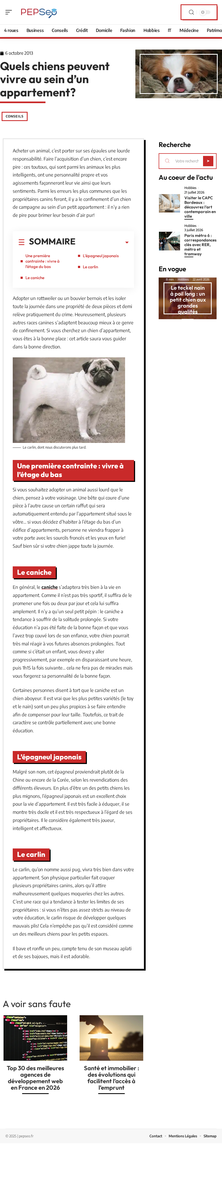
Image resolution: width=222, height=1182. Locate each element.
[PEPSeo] (39, 12)
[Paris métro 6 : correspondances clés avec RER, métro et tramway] (169, 240)
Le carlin (90, 266)
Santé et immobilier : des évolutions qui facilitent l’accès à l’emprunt (111, 1077)
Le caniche (34, 277)
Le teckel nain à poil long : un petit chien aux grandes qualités (188, 299)
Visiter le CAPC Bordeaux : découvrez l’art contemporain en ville (200, 207)
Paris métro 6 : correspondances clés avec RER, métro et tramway (200, 244)
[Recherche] (191, 12)
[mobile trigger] (10, 12)
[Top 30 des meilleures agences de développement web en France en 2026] (35, 1038)
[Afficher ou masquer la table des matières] (102, 242)
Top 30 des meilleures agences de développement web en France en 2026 (35, 1077)
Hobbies (190, 188)
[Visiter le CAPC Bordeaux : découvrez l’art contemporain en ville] (169, 203)
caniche (49, 587)
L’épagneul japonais (101, 255)
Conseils (15, 116)
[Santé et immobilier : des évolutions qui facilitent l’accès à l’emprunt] (111, 1038)
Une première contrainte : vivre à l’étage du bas (42, 261)
